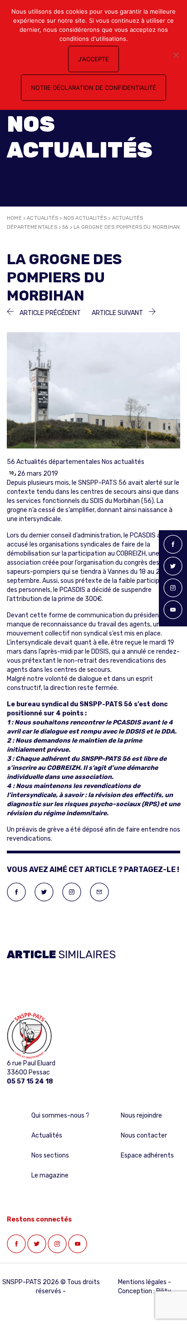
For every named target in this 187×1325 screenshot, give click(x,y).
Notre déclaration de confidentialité (93, 87)
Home (14, 218)
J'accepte (93, 59)
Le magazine (50, 1175)
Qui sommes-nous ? (60, 1115)
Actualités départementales (58, 462)
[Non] (175, 54)
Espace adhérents (147, 1155)
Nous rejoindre (141, 1115)
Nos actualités (85, 218)
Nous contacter (144, 1135)
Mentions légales (142, 1282)
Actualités (42, 218)
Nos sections (50, 1155)
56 (65, 227)
